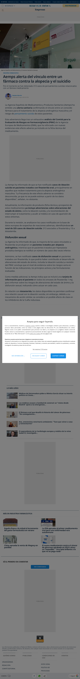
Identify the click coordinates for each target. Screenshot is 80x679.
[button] (40, 349)
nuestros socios (30, 326)
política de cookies (35, 334)
